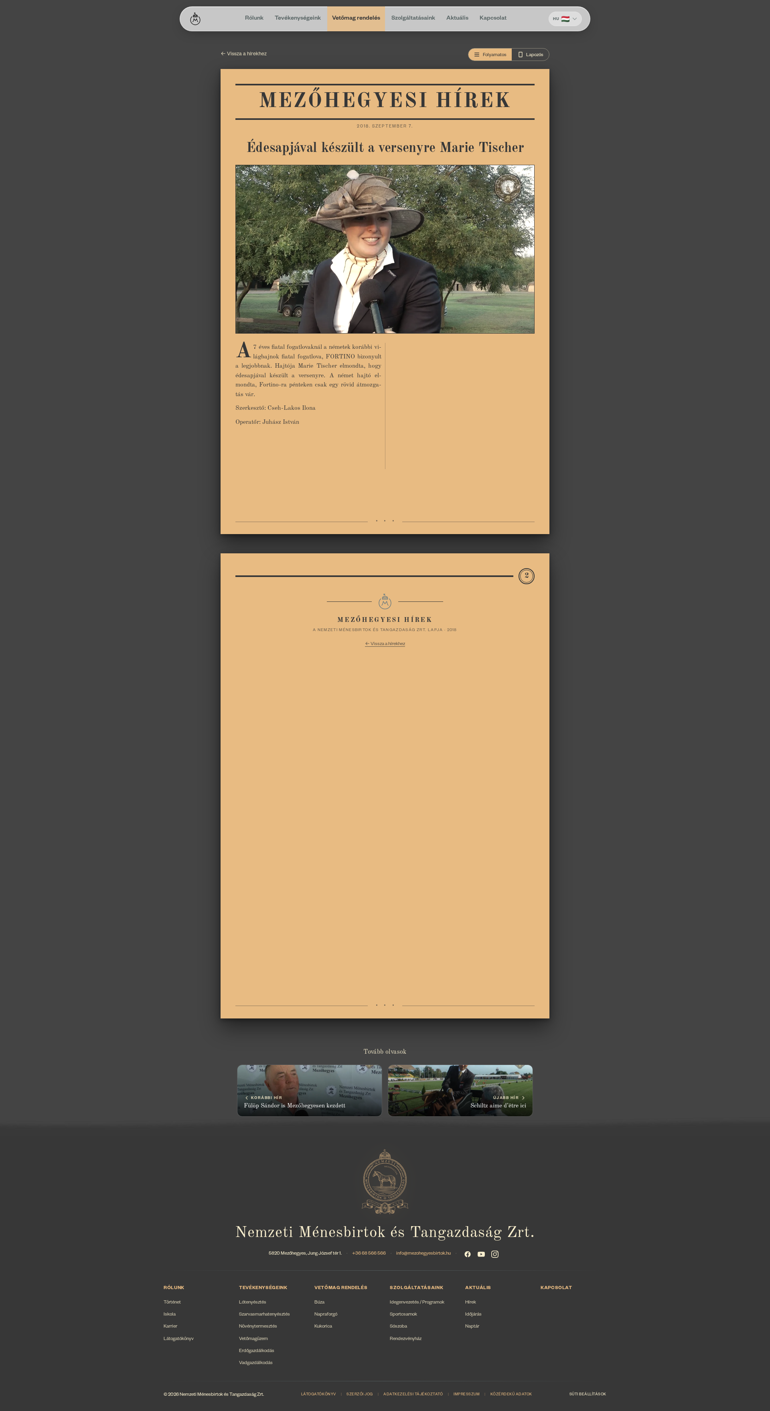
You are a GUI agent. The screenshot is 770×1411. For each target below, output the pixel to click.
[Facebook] (467, 1254)
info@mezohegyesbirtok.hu (423, 1254)
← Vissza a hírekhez (244, 54)
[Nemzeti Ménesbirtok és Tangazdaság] (195, 19)
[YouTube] (481, 1254)
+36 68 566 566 (369, 1254)
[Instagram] (494, 1254)
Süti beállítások (587, 1395)
